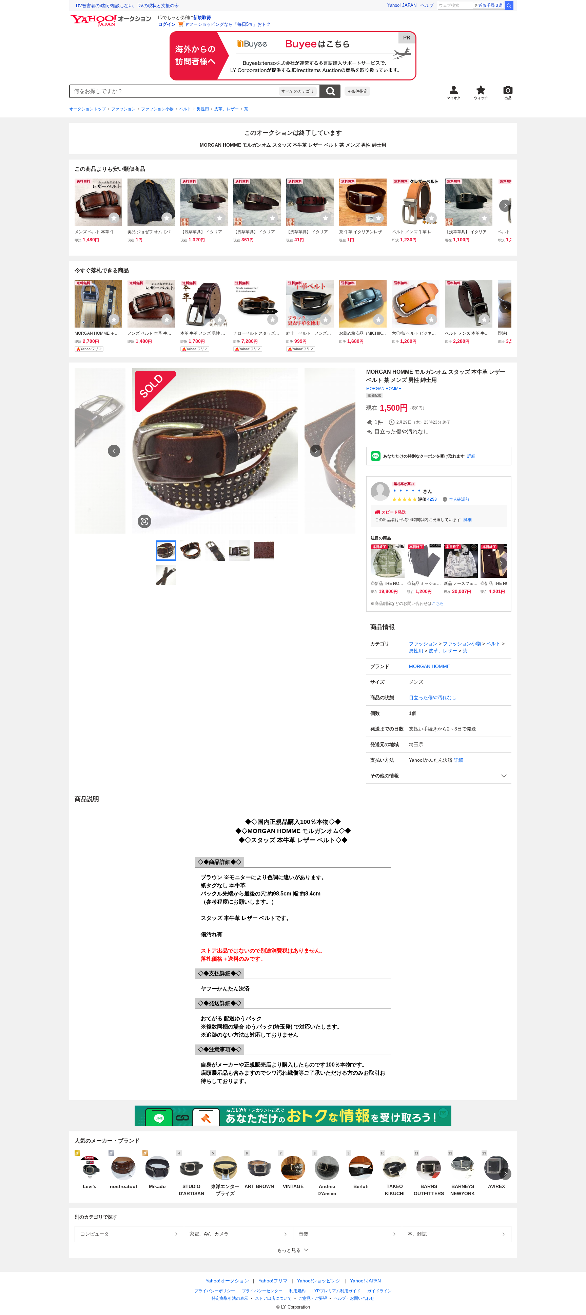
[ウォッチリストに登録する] (114, 217)
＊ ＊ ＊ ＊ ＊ (407, 491)
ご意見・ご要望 (312, 1298)
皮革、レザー (226, 109)
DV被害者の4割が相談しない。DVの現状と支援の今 (127, 5)
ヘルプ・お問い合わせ (354, 1298)
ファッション (123, 109)
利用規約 (297, 1291)
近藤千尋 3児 (490, 5)
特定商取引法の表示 (230, 1298)
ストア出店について (273, 1298)
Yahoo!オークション (227, 1280)
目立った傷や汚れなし (432, 697)
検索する (330, 91)
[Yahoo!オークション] (112, 16)
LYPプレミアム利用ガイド (336, 1291)
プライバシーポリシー (214, 1291)
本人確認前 (459, 499)
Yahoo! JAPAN (401, 5)
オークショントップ (87, 109)
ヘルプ (427, 5)
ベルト (185, 109)
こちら (438, 603)
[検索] (509, 5)
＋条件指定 (357, 91)
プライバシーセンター (262, 1291)
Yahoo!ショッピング (318, 1280)
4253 (432, 499)
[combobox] (174, 91)
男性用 (203, 109)
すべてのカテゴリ (297, 91)
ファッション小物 (157, 109)
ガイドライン (379, 1291)
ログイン (167, 24)
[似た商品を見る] (144, 521)
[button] (438, 775)
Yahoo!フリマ (273, 1280)
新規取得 (202, 17)
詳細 (471, 456)
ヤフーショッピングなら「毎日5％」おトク (227, 24)
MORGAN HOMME (383, 388)
